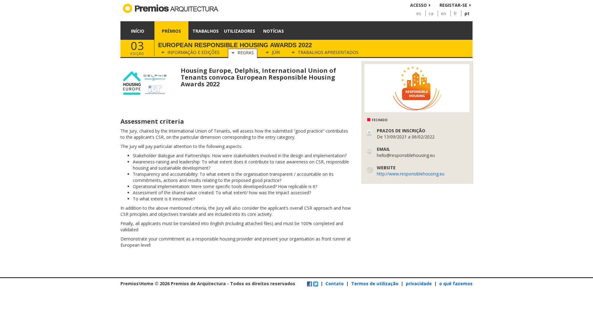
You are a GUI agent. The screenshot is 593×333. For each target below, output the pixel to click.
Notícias (273, 31)
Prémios (171, 31)
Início (137, 31)
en (443, 13)
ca (431, 13)
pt (467, 13)
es (418, 13)
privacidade (419, 283)
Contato (335, 283)
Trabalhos (205, 31)
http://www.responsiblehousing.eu (410, 174)
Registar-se (453, 5)
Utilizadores (239, 31)
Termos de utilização (374, 283)
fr (455, 13)
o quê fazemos (456, 283)
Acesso (418, 5)
